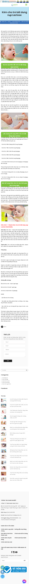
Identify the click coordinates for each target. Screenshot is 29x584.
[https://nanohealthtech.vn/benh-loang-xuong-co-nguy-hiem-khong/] (5, 434)
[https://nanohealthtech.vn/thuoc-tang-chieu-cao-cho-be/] (5, 451)
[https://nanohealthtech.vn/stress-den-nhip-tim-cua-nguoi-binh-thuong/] (5, 400)
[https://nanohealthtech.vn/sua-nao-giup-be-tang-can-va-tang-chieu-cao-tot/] (5, 417)
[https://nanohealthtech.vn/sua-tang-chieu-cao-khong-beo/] (5, 429)
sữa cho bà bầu (6, 382)
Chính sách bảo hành (20, 538)
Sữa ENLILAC (5, 378)
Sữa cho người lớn (6, 384)
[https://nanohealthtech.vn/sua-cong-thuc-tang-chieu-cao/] (5, 412)
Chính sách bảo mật (6, 542)
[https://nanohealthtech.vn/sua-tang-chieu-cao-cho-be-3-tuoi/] (5, 468)
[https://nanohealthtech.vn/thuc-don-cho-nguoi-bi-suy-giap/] (5, 423)
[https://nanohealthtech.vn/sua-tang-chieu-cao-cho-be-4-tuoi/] (5, 457)
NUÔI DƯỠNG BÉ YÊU (16, 21)
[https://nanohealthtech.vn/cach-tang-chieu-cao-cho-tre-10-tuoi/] (5, 463)
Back (5, 326)
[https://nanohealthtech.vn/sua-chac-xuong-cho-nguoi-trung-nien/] (5, 480)
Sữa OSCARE (5, 379)
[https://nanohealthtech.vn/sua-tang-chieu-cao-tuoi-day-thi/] (5, 474)
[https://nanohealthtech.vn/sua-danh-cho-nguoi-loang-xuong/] (5, 446)
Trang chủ (4, 21)
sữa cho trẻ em (6, 381)
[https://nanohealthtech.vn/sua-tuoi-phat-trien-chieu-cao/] (5, 406)
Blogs (9, 21)
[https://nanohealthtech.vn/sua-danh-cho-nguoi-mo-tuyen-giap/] (5, 440)
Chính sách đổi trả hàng (21, 533)
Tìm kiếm (26, 370)
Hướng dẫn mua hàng (20, 529)
